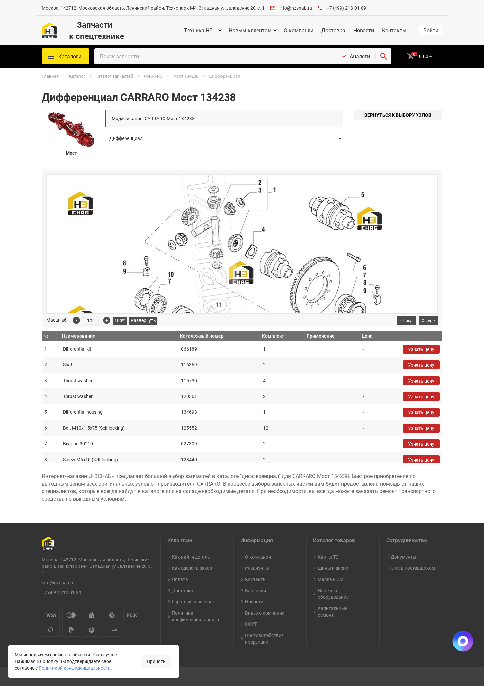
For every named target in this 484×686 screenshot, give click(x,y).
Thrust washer (78, 380)
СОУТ (251, 624)
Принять (156, 661)
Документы (403, 557)
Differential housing (83, 412)
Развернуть (143, 320)
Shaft (68, 364)
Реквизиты (257, 568)
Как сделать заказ (192, 568)
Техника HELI (200, 30)
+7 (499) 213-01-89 (346, 8)
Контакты (394, 30)
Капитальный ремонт (333, 611)
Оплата (180, 579)
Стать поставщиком (413, 568)
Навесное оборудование (333, 593)
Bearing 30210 (78, 443)
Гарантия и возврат (193, 601)
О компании (298, 30)
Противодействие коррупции (264, 638)
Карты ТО (328, 557)
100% (119, 320)
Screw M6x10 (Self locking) (90, 459)
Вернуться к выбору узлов (397, 115)
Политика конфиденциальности (195, 616)
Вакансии (255, 590)
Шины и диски (333, 568)
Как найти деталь (191, 557)
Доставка (333, 30)
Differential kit (77, 349)
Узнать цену (421, 349)
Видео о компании (264, 613)
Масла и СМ (330, 579)
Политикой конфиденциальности (75, 668)
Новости (363, 30)
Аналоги (360, 56)
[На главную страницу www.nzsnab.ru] (49, 30)
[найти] (383, 56)
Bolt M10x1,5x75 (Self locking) (94, 428)
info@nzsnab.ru (295, 8)
